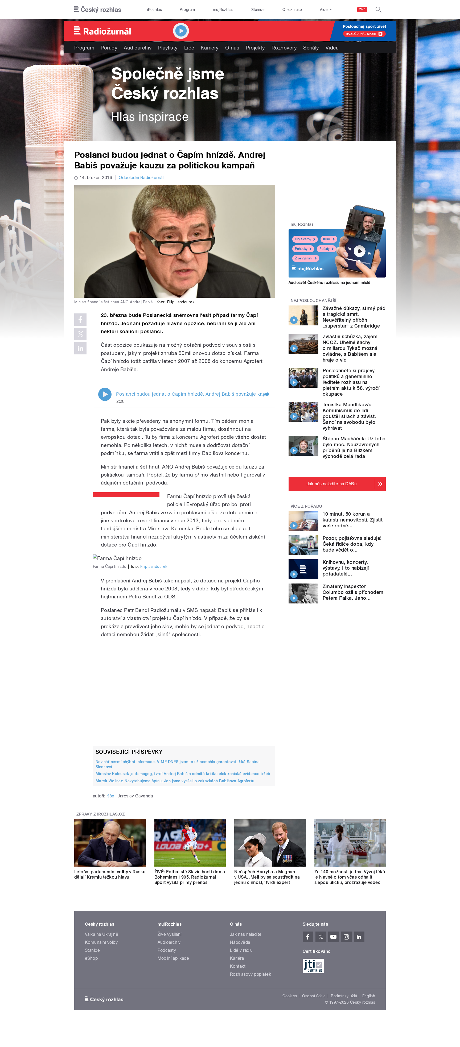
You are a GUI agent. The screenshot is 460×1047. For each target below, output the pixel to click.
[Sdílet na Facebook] (80, 319)
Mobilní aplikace (173, 958)
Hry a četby (303, 239)
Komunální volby (101, 942)
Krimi (327, 239)
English (368, 996)
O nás (232, 48)
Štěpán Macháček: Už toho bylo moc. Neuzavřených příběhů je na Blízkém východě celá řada (354, 447)
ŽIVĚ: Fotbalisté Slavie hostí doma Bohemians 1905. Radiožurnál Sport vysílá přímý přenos (189, 877)
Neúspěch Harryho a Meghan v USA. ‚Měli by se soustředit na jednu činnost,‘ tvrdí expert (267, 877)
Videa (332, 48)
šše (110, 795)
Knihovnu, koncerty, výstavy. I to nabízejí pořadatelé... (346, 568)
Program (187, 9)
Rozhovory (284, 48)
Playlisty (168, 48)
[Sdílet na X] (80, 334)
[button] (266, 395)
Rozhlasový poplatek (250, 974)
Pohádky (301, 249)
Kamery (210, 48)
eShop (91, 958)
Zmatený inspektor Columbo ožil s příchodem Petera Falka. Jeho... (353, 592)
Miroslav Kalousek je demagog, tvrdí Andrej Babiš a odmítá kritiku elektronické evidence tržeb (183, 774)
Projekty (255, 48)
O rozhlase (292, 9)
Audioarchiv (137, 48)
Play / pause (105, 394)
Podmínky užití (344, 996)
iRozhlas (154, 9)
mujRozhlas (223, 9)
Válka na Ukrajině (101, 934)
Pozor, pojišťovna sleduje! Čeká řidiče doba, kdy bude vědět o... (352, 544)
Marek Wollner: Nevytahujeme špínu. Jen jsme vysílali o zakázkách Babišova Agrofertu (175, 781)
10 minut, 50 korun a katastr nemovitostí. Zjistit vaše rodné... (353, 519)
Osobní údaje (314, 996)
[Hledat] (378, 9)
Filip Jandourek (153, 566)
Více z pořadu (306, 506)
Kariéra (237, 958)
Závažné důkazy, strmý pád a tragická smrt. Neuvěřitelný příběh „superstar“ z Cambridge (354, 317)
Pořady (109, 48)
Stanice (258, 9)
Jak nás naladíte (246, 934)
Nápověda (240, 942)
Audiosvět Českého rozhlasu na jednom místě (329, 282)
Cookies (289, 996)
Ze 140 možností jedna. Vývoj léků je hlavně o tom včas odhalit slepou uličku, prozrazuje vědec (349, 877)
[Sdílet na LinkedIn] (80, 348)
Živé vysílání (304, 258)
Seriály (311, 48)
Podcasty (167, 950)
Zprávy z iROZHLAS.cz (100, 814)
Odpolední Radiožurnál (141, 177)
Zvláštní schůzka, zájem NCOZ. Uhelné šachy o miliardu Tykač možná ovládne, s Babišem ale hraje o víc (350, 348)
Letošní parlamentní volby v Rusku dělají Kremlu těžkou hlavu (110, 874)
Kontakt (237, 966)
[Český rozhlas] (97, 9)
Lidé (189, 48)
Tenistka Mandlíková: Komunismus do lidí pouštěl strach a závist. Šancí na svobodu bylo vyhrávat (349, 416)
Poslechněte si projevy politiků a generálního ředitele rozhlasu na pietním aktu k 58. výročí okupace (351, 382)
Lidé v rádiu (241, 950)
